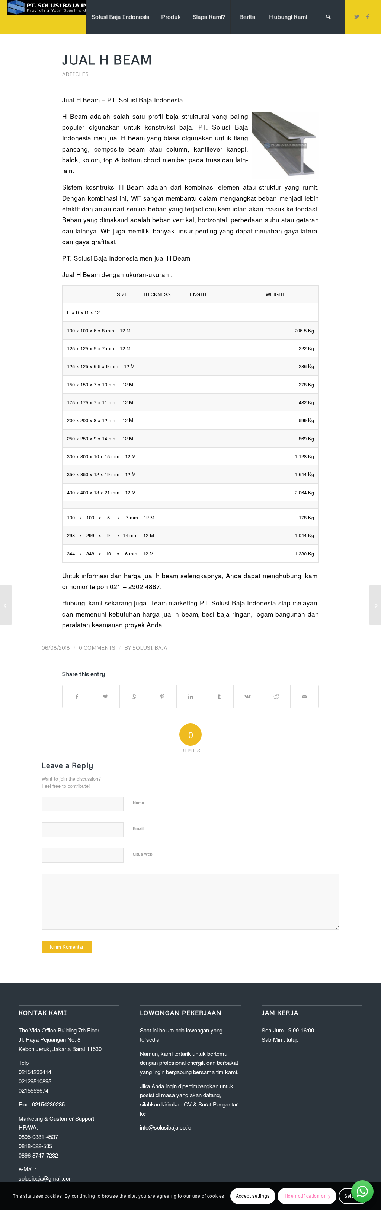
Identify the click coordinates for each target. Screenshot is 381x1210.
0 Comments (97, 647)
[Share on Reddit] (276, 696)
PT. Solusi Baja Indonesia (145, 99)
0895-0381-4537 (38, 1136)
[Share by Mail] (305, 696)
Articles (75, 74)
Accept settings (253, 1196)
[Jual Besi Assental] (6, 605)
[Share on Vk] (248, 696)
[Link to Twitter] (356, 16)
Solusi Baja (149, 647)
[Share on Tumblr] (219, 696)
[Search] (328, 17)
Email (138, 828)
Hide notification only (306, 1196)
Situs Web (143, 854)
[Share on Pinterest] (162, 696)
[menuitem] (120, 17)
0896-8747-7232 (38, 1155)
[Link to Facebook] (368, 16)
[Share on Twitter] (105, 696)
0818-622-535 (35, 1146)
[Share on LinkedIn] (191, 696)
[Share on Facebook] (77, 696)
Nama (138, 802)
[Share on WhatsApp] (134, 696)
